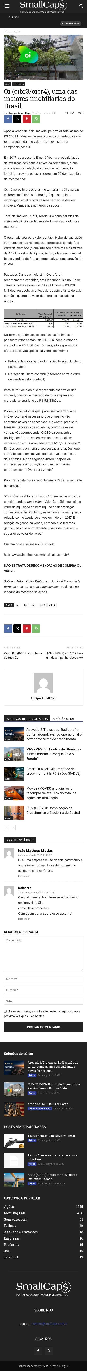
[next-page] (13, 827)
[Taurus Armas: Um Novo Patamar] (14, 1141)
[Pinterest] (27, 119)
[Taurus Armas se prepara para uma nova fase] (14, 1160)
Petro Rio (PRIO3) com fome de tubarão (23, 656)
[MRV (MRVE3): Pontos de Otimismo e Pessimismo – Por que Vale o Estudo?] (14, 754)
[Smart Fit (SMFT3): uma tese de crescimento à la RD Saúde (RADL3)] (14, 774)
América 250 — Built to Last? (48, 1104)
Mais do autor (63, 719)
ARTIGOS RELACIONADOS (27, 719)
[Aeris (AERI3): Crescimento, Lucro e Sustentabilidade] (14, 1180)
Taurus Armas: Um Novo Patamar (51, 1136)
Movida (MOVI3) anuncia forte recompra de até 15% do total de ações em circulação (51, 793)
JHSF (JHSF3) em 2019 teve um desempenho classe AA (64, 656)
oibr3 (42, 605)
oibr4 (52, 605)
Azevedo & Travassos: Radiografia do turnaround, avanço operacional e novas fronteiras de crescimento (54, 734)
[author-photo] (43, 692)
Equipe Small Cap (19, 112)
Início (7, 31)
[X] (17, 119)
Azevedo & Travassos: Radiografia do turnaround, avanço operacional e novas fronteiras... (53, 1067)
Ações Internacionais (40, 1108)
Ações (17, 31)
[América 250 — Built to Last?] (14, 1109)
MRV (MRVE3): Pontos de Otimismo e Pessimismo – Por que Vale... (54, 1086)
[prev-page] (6, 827)
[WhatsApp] (36, 119)
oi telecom (29, 605)
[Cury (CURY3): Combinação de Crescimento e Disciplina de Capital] (14, 813)
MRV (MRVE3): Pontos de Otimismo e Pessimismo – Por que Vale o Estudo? (53, 754)
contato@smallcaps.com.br (49, 1324)
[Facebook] (8, 119)
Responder (24, 876)
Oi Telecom (19, 84)
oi (17, 605)
